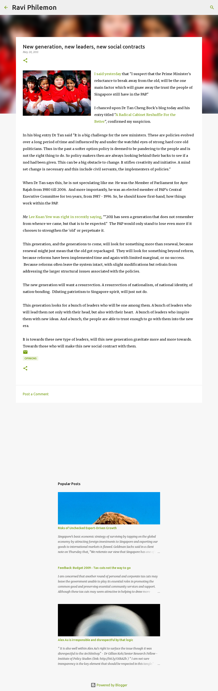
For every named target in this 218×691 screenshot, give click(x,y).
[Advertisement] (109, 439)
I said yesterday (107, 74)
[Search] (62, 7)
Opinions (30, 358)
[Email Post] (25, 353)
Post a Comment (36, 394)
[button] (25, 61)
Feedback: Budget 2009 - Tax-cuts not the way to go (94, 568)
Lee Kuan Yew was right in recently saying (65, 217)
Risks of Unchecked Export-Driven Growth (87, 528)
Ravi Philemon (34, 7)
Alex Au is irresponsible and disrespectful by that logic (95, 640)
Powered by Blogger (111, 685)
